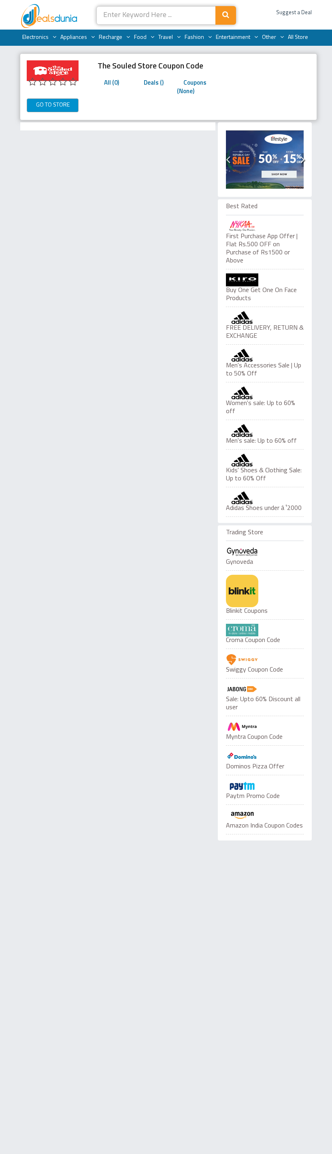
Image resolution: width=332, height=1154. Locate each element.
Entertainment (233, 37)
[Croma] (242, 630)
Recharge (110, 37)
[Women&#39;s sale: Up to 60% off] (265, 392)
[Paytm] (242, 786)
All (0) (111, 83)
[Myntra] (242, 726)
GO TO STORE (53, 105)
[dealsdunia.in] (50, 16)
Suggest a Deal (294, 12)
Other (269, 37)
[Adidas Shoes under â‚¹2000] (265, 497)
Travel (165, 37)
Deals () (154, 83)
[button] (227, 160)
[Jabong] (242, 689)
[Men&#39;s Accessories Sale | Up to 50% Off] (265, 355)
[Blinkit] (242, 591)
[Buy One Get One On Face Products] (265, 279)
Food (140, 37)
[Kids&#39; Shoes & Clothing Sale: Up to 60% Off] (265, 460)
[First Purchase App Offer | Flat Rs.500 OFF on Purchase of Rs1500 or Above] (265, 226)
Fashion (194, 37)
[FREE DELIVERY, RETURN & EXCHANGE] (265, 317)
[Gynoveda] (242, 551)
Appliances (73, 37)
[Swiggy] (242, 659)
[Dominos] (242, 756)
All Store (298, 37)
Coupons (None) (191, 87)
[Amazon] (242, 815)
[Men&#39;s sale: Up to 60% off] (265, 430)
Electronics (35, 37)
